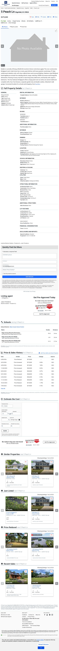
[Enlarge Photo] (56, 30)
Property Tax (15, 423)
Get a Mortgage (15, 5)
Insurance (5, 423)
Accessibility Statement (27, 623)
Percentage (4, 411)
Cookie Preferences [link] (27, 627)
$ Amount (15, 411)
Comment (7, 254)
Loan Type (12, 417)
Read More (37, 84)
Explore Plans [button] (21, 636)
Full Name (5, 261)
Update (5, 430)
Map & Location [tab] (14, 26)
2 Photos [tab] (5, 26)
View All (3, 388)
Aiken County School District (17, 327)
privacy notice (40, 640)
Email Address (6, 265)
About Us (48, 1)
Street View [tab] (24, 26)
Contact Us (31, 614)
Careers (53, 1)
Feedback (24, 614)
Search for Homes (16, 3)
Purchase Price (5, 403)
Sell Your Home (24, 3)
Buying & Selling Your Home (38, 1)
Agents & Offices (33, 3)
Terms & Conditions (27, 621)
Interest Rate (4, 417)
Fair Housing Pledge (35, 625)
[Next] (56, 473)
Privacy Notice (39, 287)
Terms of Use (31, 287)
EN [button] (57, 1)
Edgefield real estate (49, 607)
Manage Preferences (43, 644)
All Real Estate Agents (6, 616)
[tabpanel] (29, 47)
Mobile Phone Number (9, 269)
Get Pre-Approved (44, 314)
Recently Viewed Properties (44, 5)
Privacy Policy (31, 616)
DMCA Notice (25, 625)
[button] (54, 5)
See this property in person (10, 273)
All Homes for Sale (5, 614)
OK (41, 647)
